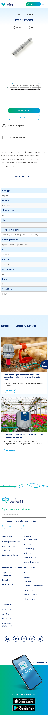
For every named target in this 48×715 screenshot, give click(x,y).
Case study (29, 581)
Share (18, 27)
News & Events (30, 594)
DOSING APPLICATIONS (31, 538)
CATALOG (7, 536)
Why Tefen (7, 609)
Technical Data (22, 176)
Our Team (6, 614)
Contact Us (33, 4)
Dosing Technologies (11, 541)
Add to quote (24, 110)
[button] (20, 48)
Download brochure (16, 137)
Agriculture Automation (7, 574)
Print (33, 27)
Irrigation (28, 544)
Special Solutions (10, 555)
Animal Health (30, 557)
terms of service (28, 521)
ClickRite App (30, 599)
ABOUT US (7, 604)
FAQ (25, 572)
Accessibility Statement (7, 624)
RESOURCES (29, 567)
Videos (27, 577)
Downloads (29, 590)
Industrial (6, 580)
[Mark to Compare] (4, 125)
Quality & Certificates (33, 585)
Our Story (6, 618)
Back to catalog (25, 14)
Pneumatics (7, 584)
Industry (27, 553)
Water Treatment (31, 562)
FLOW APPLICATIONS (12, 567)
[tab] (22, 176)
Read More (10, 390)
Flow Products (8, 546)
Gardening (29, 548)
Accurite (6, 550)
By (40, 662)
